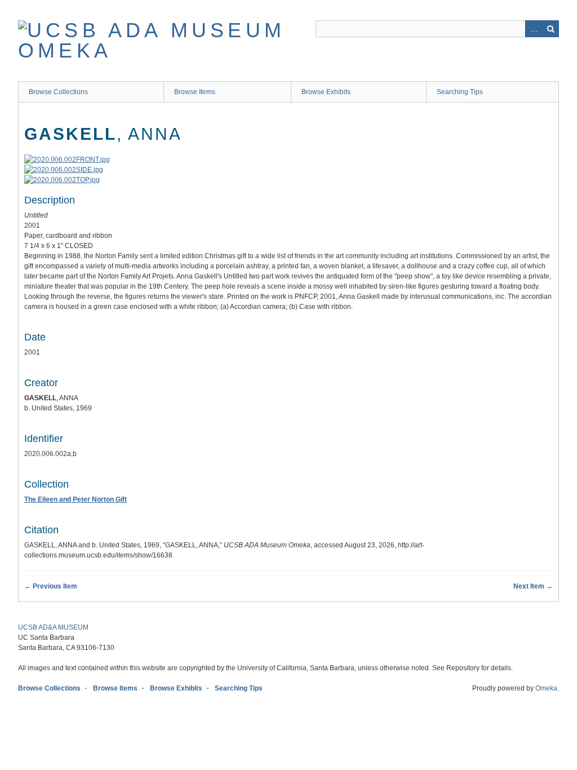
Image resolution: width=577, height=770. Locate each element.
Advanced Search (533, 28)
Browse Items (194, 92)
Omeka (546, 688)
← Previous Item (50, 586)
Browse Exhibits (325, 92)
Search (550, 28)
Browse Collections (58, 92)
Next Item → (533, 586)
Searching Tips (460, 92)
